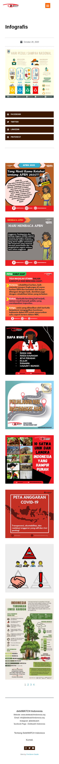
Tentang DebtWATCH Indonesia (29, 732)
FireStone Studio (32, 754)
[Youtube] (33, 748)
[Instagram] (26, 748)
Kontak (29, 739)
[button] (47, 5)
